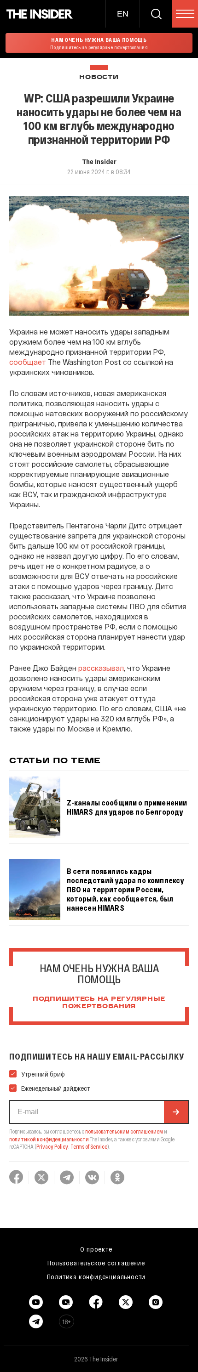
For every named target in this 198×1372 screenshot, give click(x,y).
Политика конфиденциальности (96, 1276)
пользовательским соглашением (124, 1131)
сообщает (27, 361)
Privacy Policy (52, 1146)
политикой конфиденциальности (49, 1139)
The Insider (99, 161)
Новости (98, 77)
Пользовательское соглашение (96, 1263)
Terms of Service (88, 1146)
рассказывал (101, 667)
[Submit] (176, 1112)
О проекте (96, 1249)
